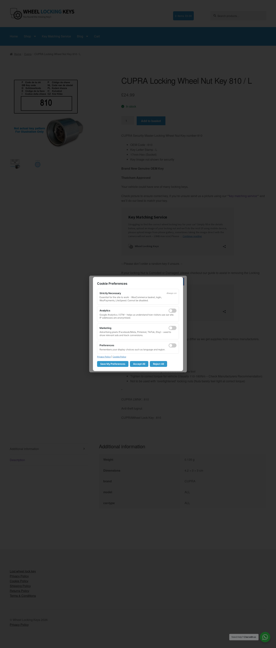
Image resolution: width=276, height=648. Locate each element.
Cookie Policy (119, 356)
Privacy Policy (104, 356)
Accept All (139, 363)
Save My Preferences (112, 363)
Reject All (158, 363)
